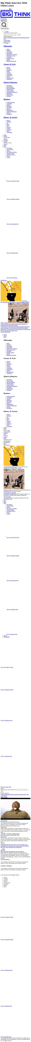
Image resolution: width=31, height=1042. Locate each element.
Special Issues (10, 149)
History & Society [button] (10, 411)
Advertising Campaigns (9, 494)
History (8, 120)
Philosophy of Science (12, 54)
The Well (3, 850)
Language (9, 57)
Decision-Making (11, 88)
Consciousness (10, 90)
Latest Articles (7, 41)
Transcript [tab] (9, 834)
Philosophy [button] (8, 340)
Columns (6, 140)
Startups (8, 113)
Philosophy (14, 37)
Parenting (9, 96)
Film (8, 125)
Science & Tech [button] (9, 358)
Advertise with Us (11, 154)
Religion (9, 50)
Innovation (9, 107)
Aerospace (9, 70)
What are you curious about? (10, 33)
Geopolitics (9, 132)
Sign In (2, 332)
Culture (8, 128)
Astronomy (9, 79)
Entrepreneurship (11, 102)
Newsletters (9, 148)
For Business (4, 18)
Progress (9, 127)
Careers (8, 157)
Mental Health (10, 89)
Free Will (26, 794)
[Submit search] (19, 35)
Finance (8, 105)
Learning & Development (10, 466)
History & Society (10, 117)
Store (5, 145)
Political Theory (10, 58)
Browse (5, 144)
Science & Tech (9, 64)
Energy (8, 76)
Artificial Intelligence (12, 111)
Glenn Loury (4, 827)
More (5, 146)
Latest (5, 135)
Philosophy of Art (11, 55)
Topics (7, 43)
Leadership (9, 103)
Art (7, 123)
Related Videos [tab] (16, 834)
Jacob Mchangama (5, 859)
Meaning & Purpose (11, 61)
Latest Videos (7, 40)
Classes (5, 141)
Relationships (10, 94)
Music (8, 124)
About (8, 156)
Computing (9, 74)
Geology (9, 72)
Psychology (9, 85)
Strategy (9, 109)
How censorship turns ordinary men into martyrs (12, 851)
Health (8, 71)
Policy (8, 131)
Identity (8, 59)
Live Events (7, 498)
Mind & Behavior (10, 82)
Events (8, 150)
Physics (8, 67)
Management (10, 110)
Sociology (9, 129)
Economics (9, 114)
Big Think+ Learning (12, 152)
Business (7, 99)
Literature (9, 121)
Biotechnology (10, 78)
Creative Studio (10, 153)
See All (5, 138)
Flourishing (9, 52)
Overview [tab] (3, 834)
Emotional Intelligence (22, 37)
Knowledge (9, 53)
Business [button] (7, 393)
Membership (4, 20)
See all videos (7, 431)
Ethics (8, 49)
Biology (8, 68)
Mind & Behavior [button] (10, 376)
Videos (5, 136)
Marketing (9, 106)
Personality (9, 93)
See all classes (7, 441)
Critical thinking (7, 37)
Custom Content (8, 490)
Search (7, 31)
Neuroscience (10, 86)
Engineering (9, 75)
